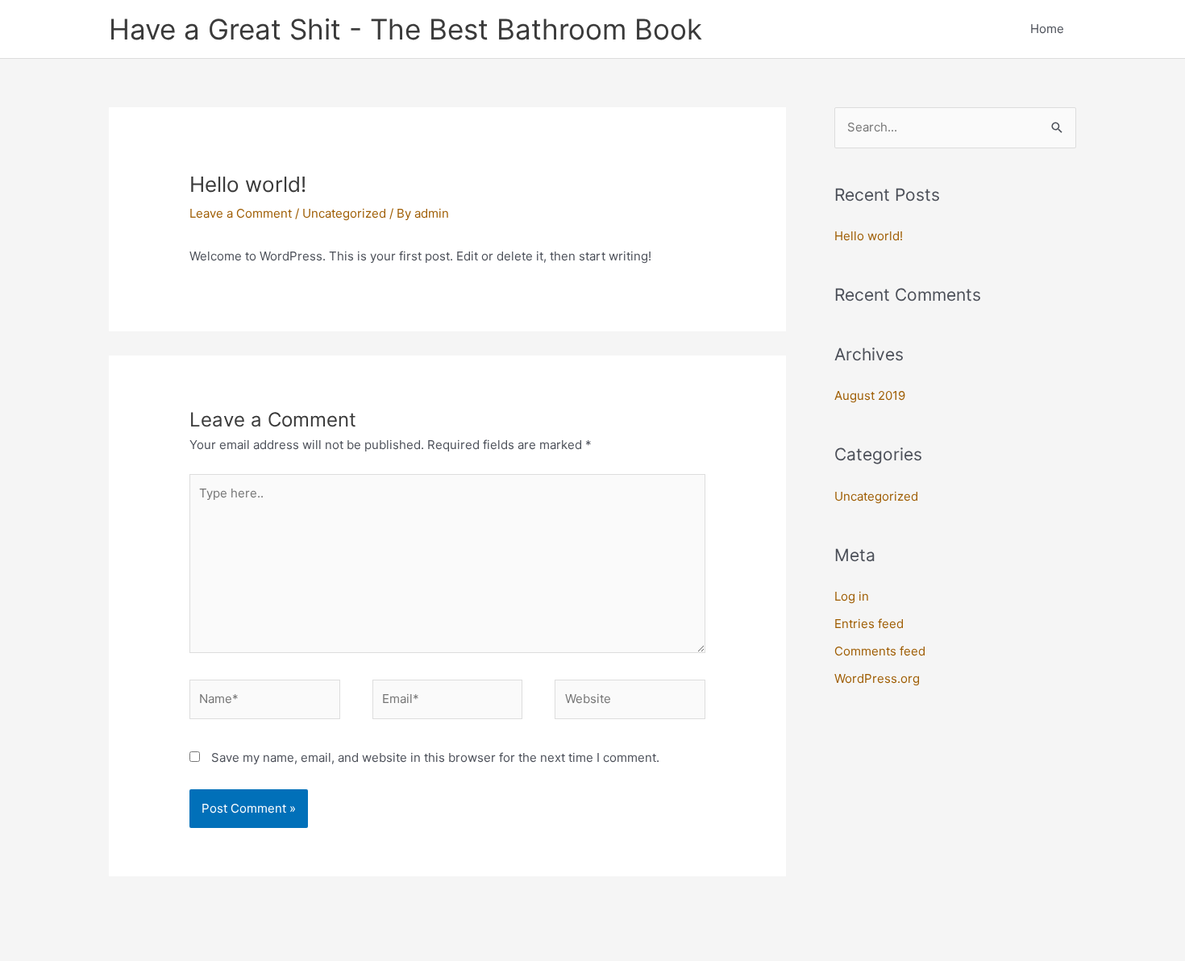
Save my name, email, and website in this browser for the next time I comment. (435, 757)
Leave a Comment (240, 213)
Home (1047, 28)
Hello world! (868, 235)
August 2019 (869, 395)
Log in (851, 596)
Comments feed (879, 651)
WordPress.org (877, 678)
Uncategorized (344, 213)
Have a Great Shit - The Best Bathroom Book (405, 29)
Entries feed (869, 623)
